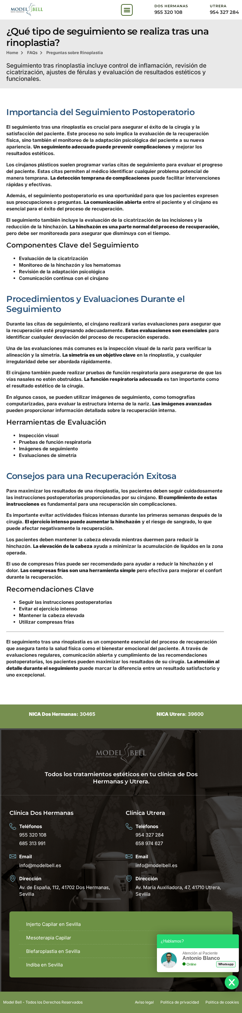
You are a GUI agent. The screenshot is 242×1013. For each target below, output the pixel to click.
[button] (127, 10)
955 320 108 (168, 12)
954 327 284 (224, 12)
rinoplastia (73, 127)
